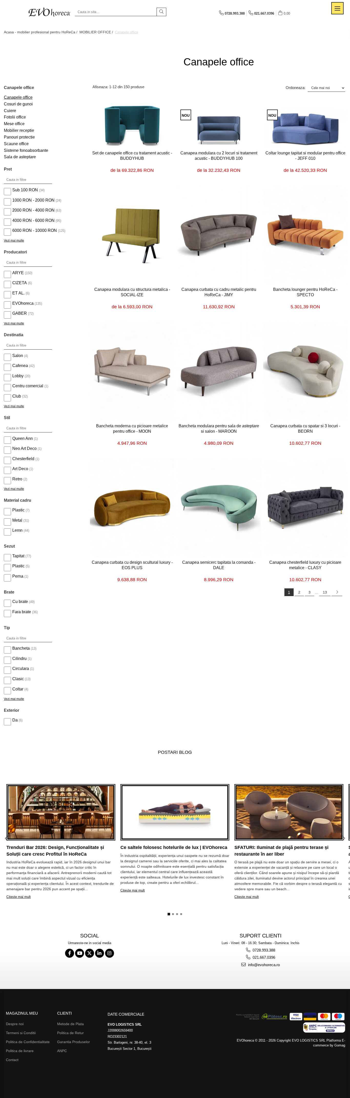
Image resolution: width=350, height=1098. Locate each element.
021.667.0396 (263, 957)
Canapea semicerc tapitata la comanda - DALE (218, 565)
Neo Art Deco (24, 448)
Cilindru (19, 658)
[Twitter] (89, 953)
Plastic (18, 510)
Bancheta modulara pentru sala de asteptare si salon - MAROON (219, 428)
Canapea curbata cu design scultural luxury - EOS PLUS (132, 565)
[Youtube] (79, 953)
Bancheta (21, 648)
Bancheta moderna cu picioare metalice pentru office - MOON (132, 428)
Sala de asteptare (20, 157)
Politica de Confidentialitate (28, 1042)
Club (16, 396)
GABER (19, 313)
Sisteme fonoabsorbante (26, 150)
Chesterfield (23, 459)
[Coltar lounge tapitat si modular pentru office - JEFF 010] (305, 127)
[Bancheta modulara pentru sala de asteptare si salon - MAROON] (219, 371)
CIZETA (19, 283)
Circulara (20, 668)
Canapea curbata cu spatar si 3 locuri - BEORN (305, 428)
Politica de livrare (20, 1051)
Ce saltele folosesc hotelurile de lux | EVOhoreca (173, 847)
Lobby (18, 376)
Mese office (14, 124)
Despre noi (15, 1024)
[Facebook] (69, 953)
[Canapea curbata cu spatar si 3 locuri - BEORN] (305, 371)
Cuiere (10, 110)
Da (15, 720)
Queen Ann (22, 438)
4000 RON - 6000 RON (33, 220)
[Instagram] (109, 953)
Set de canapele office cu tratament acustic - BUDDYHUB (132, 156)
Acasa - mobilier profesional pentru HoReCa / (41, 32)
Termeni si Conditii (21, 1033)
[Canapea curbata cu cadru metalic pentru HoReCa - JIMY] (219, 234)
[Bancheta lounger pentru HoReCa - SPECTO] (305, 234)
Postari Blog (175, 752)
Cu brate (20, 601)
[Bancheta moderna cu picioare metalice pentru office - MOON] (132, 371)
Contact (12, 1060)
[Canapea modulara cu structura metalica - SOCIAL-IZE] (132, 235)
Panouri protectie (19, 137)
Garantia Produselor (73, 1042)
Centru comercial (27, 386)
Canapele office (18, 97)
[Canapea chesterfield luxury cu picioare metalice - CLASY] (305, 507)
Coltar (17, 689)
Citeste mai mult (18, 897)
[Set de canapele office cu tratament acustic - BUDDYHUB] (132, 127)
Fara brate (21, 612)
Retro (17, 479)
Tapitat (18, 556)
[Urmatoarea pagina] (337, 592)
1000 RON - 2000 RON (33, 200)
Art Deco (20, 469)
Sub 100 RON (25, 190)
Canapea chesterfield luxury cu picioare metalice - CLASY (305, 565)
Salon (17, 355)
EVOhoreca (23, 303)
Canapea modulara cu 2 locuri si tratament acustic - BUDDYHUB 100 (218, 156)
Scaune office (16, 144)
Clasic (18, 679)
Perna (17, 576)
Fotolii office (15, 117)
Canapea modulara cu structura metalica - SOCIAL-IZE (132, 292)
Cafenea (20, 365)
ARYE (18, 273)
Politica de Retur (70, 1033)
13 (325, 592)
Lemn (17, 530)
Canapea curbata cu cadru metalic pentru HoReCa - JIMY (218, 292)
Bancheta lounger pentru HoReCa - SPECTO (305, 292)
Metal (17, 520)
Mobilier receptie (19, 130)
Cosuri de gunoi (18, 104)
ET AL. (18, 293)
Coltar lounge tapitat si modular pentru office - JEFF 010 (305, 156)
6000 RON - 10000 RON (34, 230)
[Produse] (337, 8)
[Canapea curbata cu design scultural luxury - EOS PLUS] (132, 507)
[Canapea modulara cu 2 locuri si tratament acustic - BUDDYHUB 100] (219, 127)
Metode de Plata (70, 1024)
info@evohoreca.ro (263, 965)
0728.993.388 (263, 950)
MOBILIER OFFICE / (96, 32)
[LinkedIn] (99, 953)
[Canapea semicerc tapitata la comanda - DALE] (219, 507)
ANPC (62, 1051)
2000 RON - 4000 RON (33, 210)
